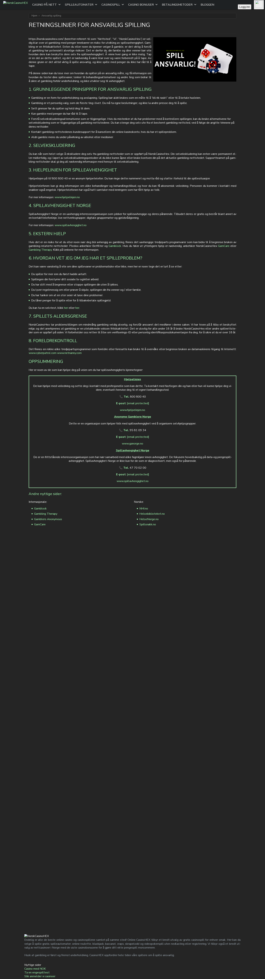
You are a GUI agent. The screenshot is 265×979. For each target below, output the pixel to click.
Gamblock (115, 246)
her (66, 308)
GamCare (223, 246)
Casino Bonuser (141, 5)
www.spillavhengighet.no (71, 225)
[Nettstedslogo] (15, 4)
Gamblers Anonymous (48, 519)
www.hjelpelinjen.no (67, 197)
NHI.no (143, 509)
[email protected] (138, 403)
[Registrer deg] (259, 4)
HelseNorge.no (149, 519)
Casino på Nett (44, 5)
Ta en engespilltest (37, 972)
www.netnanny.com (69, 353)
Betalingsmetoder (177, 5)
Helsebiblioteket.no (152, 514)
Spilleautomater (79, 5)
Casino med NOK (35, 969)
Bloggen (207, 5)
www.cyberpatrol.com (42, 353)
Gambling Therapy (40, 250)
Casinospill (110, 5)
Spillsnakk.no (147, 524)
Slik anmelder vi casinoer (39, 976)
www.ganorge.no (132, 444)
